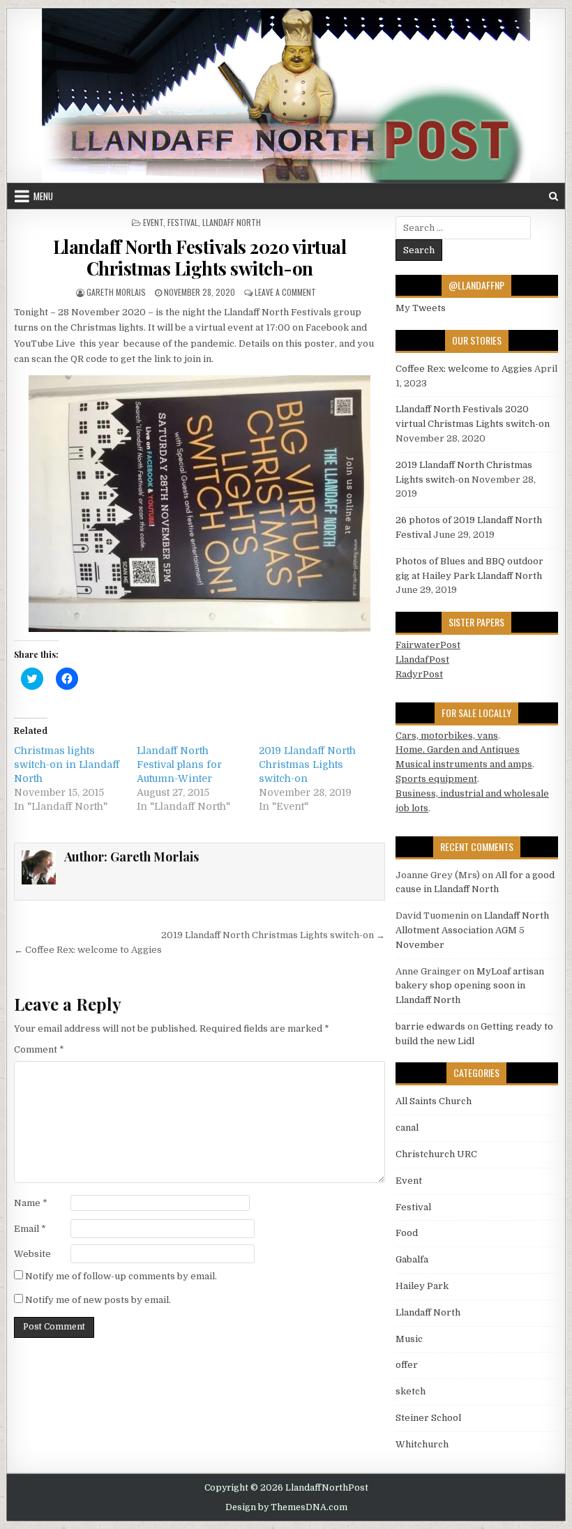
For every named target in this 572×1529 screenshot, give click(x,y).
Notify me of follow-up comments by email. (121, 1276)
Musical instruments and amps (464, 764)
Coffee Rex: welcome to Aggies (464, 368)
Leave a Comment (285, 292)
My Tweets (421, 308)
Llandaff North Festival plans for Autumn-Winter (179, 764)
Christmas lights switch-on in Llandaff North (66, 764)
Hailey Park (422, 1286)
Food (407, 1233)
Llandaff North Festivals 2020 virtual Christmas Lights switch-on (200, 257)
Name (30, 1203)
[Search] (553, 196)
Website (32, 1254)
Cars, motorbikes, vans (447, 735)
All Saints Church (434, 1101)
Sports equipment (436, 779)
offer (407, 1364)
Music (409, 1339)
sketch (411, 1391)
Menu (43, 196)
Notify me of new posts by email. (98, 1300)
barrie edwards (430, 1026)
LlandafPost (422, 659)
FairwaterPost (428, 645)
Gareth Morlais (116, 292)
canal (407, 1127)
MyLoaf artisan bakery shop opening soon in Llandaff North (470, 986)
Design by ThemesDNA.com (286, 1507)
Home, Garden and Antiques (458, 749)
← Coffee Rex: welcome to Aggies (88, 949)
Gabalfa (412, 1259)
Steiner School (428, 1418)
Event (153, 222)
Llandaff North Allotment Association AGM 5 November (472, 930)
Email (30, 1228)
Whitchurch (422, 1444)
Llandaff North (231, 222)
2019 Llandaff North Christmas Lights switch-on (307, 764)
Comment (39, 1049)
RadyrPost (419, 674)
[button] (199, 503)
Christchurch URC (436, 1154)
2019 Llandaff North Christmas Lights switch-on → (273, 935)
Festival (182, 222)
